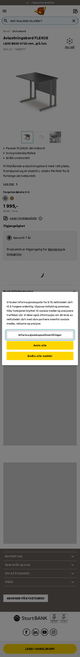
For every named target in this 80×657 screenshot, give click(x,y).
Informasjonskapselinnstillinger (40, 335)
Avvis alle (40, 345)
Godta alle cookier (40, 356)
